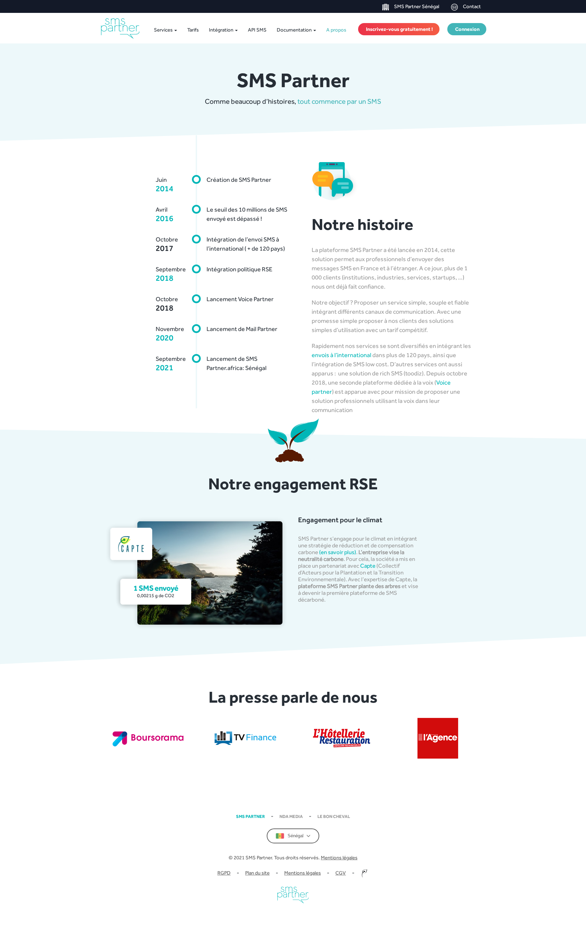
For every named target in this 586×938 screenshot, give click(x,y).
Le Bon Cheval (333, 816)
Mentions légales (339, 857)
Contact (472, 6)
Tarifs (193, 30)
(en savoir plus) (337, 552)
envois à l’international (341, 354)
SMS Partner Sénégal (416, 6)
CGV (340, 873)
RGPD (224, 873)
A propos (336, 30)
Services (164, 30)
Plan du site (257, 873)
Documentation (295, 30)
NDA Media (291, 816)
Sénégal (296, 835)
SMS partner (250, 816)
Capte (367, 565)
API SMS (257, 30)
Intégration (221, 30)
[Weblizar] (122, 28)
